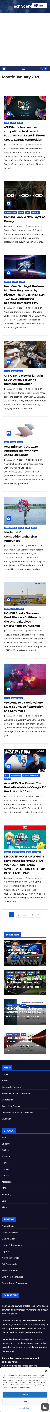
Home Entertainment (31, 775)
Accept (25, 1394)
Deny (25, 1401)
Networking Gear (10, 1257)
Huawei (5, 1169)
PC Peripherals (9, 1264)
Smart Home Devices (12, 1277)
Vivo (4, 1201)
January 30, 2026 (15, 145)
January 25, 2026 (15, 796)
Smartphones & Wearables (15, 1283)
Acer (6, 442)
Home (5, 1074)
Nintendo (36, 852)
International (10, 212)
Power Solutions (10, 1270)
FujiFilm (5, 1150)
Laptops (16, 946)
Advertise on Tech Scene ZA (16, 1093)
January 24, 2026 (15, 878)
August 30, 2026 (17, 958)
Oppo (20, 371)
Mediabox (7, 1182)
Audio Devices (9, 1226)
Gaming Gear (16, 775)
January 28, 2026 (15, 226)
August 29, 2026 (17, 1016)
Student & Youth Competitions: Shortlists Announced (20, 536)
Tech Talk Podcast (11, 1106)
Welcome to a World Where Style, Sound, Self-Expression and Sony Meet (24, 707)
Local (13, 122)
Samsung (35, 212)
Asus (7, 122)
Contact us (7, 1099)
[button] (46, 1370)
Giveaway (7, 1118)
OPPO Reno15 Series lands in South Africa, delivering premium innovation (23, 380)
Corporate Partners (12, 1087)
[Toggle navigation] (23, 68)
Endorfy (6, 1143)
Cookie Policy (23, 1408)
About (5, 1080)
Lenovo (5, 1175)
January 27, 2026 (15, 460)
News (20, 122)
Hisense (8, 282)
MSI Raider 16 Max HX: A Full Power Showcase (24, 980)
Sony (34, 528)
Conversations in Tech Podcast (17, 1112)
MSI (38, 972)
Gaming (8, 852)
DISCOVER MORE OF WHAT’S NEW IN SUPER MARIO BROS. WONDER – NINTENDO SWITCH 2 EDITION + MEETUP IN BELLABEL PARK (24, 865)
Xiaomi (5, 1207)
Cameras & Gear (10, 1232)
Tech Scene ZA (25, 6)
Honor (7, 609)
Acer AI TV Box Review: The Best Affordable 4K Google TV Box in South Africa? (24, 787)
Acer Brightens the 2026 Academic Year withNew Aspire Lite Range (21, 451)
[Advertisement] (25, 39)
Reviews (8, 778)
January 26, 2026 (15, 631)
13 (31, 914)
